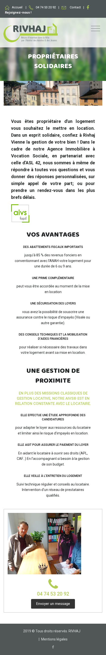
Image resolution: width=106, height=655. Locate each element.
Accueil (17, 7)
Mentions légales (54, 639)
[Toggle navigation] (95, 29)
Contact (75, 7)
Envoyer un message (53, 603)
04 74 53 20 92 (53, 594)
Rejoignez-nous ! (18, 12)
